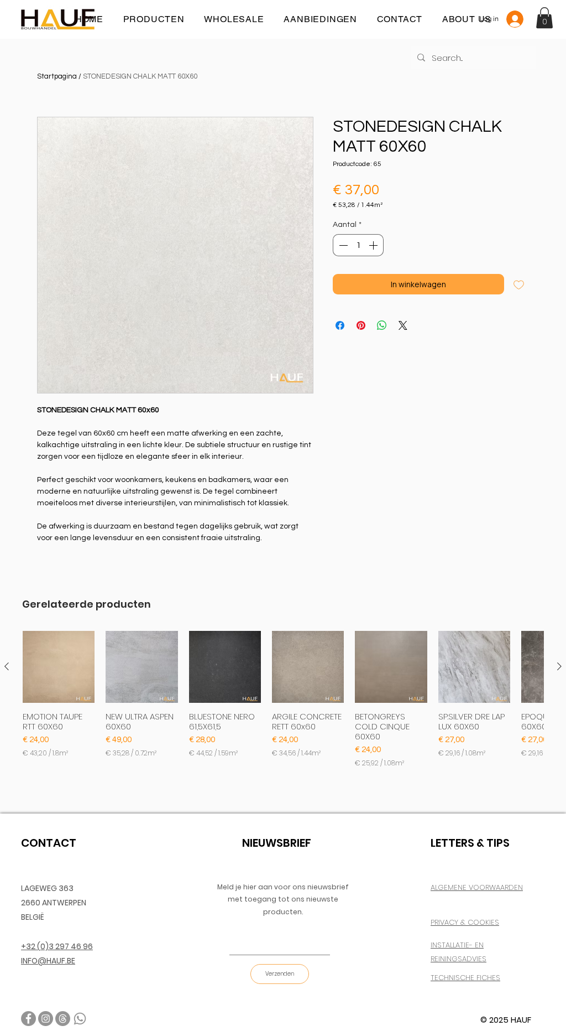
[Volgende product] (559, 666)
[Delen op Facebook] (340, 325)
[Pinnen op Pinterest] (361, 325)
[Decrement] (342, 245)
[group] (283, 699)
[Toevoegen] (519, 284)
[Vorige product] (6, 666)
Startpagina (57, 76)
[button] (544, 17)
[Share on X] (403, 325)
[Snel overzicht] (59, 667)
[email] (62, 1018)
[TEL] (79, 1018)
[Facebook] (28, 1018)
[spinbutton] (358, 245)
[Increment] (374, 245)
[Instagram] (45, 1018)
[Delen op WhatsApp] (382, 325)
